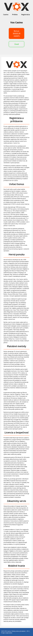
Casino (5, 14)
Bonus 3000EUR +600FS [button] (16, 33)
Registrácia (25, 14)
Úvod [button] (16, 44)
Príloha (14, 14)
